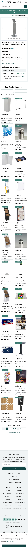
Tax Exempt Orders (19, 502)
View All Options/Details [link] (8, 63)
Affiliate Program (7, 502)
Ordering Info (19, 496)
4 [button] (13, 428)
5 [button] (15, 428)
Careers (7, 496)
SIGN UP (14, 469)
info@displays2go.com (15, 482)
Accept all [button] (14, 546)
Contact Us (19, 490)
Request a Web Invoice (19, 508)
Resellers (7, 499)
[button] (25, 6)
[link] (13, 15)
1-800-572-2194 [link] (15, 479)
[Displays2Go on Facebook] (12, 532)
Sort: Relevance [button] (20, 91)
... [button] (17, 428)
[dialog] (14, 541)
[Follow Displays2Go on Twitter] (20, 532)
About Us (7, 490)
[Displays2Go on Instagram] (16, 532)
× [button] (26, 534)
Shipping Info (19, 499)
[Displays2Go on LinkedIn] (8, 532)
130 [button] (20, 428)
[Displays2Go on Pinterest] (4, 532)
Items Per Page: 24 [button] (13, 432)
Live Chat (14, 476)
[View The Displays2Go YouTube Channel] (24, 532)
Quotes (19, 505)
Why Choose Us (7, 493)
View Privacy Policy (10, 541)
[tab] (8, 38)
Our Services (7, 505)
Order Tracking (19, 493)
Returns (19, 511)
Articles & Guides (7, 508)
